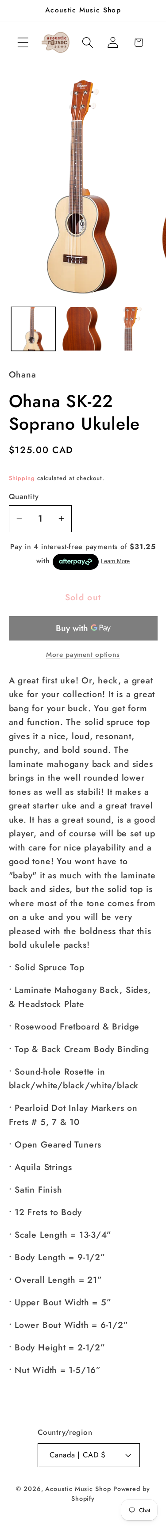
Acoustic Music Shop (78, 1488)
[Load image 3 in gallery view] (132, 329)
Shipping (22, 478)
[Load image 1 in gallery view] (33, 329)
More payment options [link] (83, 655)
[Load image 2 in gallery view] (83, 329)
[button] (22, 42)
